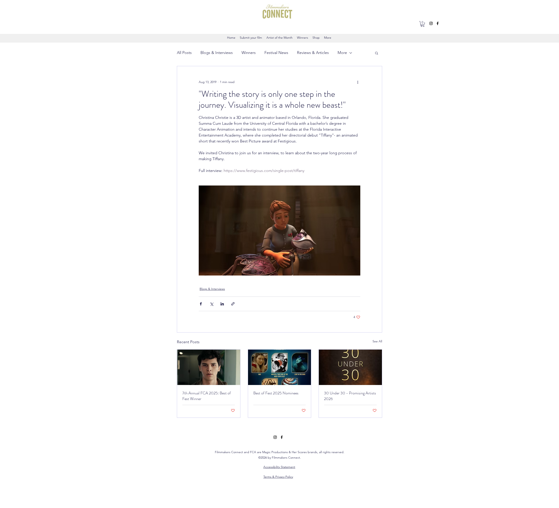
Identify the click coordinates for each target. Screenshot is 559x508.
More (342, 52)
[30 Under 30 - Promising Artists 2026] (350, 367)
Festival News (276, 52)
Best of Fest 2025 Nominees (275, 393)
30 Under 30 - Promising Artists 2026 (350, 396)
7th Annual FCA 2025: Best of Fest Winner (206, 396)
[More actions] (357, 82)
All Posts (184, 52)
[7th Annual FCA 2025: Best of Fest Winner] (208, 367)
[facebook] (437, 23)
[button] (422, 24)
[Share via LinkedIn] (222, 304)
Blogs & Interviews (216, 52)
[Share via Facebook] (201, 304)
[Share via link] (233, 304)
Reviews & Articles (313, 52)
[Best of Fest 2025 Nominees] (279, 367)
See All (377, 341)
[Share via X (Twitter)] (211, 304)
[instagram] (431, 23)
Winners (249, 52)
